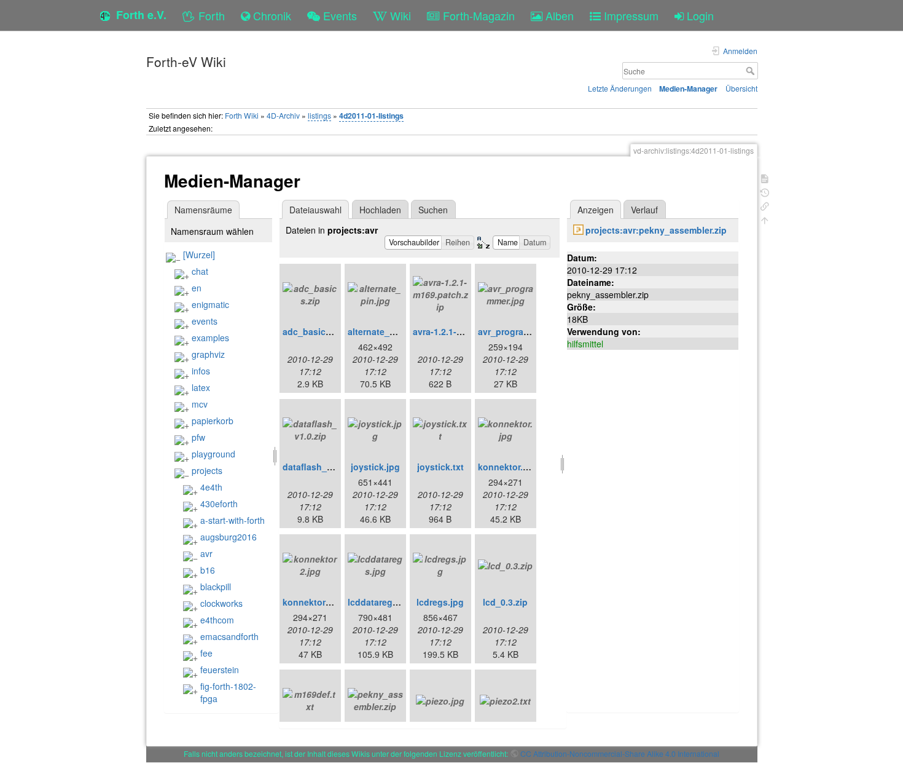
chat (200, 271)
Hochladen (380, 210)
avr (206, 553)
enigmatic (210, 304)
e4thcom (217, 620)
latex (201, 387)
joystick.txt (440, 467)
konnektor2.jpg (314, 602)
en (196, 288)
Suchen (433, 210)
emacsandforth (229, 636)
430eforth (219, 503)
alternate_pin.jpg (383, 331)
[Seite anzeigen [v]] (765, 177)
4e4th (211, 487)
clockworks (221, 603)
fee (206, 653)
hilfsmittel (585, 344)
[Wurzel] (199, 254)
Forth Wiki (242, 115)
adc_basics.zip (314, 331)
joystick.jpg (375, 467)
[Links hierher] (765, 205)
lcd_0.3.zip (505, 602)
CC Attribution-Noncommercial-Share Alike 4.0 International (619, 753)
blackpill (215, 586)
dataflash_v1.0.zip (321, 467)
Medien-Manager (688, 88)
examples (210, 337)
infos (201, 371)
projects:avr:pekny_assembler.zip (656, 230)
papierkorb (212, 420)
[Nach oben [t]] (765, 219)
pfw (198, 437)
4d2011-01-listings (371, 115)
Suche (751, 70)
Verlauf (644, 210)
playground (213, 454)
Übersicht (741, 88)
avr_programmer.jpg (519, 331)
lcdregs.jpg (440, 602)
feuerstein (219, 669)
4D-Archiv (283, 115)
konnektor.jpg (507, 467)
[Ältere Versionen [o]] (765, 191)
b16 (207, 570)
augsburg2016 (228, 537)
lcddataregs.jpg (380, 602)
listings (319, 115)
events (204, 321)
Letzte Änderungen (620, 88)
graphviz (208, 354)
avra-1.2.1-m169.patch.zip (466, 331)
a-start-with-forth (232, 520)
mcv (200, 404)
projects (207, 470)
